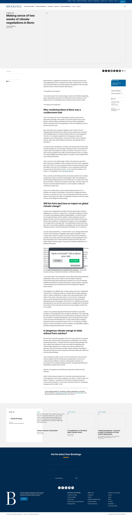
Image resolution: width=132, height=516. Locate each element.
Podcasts (110, 501)
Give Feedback (74, 260)
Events (74, 0)
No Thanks (57, 260)
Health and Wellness (65, 6)
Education (50, 6)
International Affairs (29, 6)
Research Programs (82, 0)
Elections (56, 6)
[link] (16, 419)
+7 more (114, 437)
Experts (69, 0)
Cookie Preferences (92, 503)
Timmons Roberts (11, 26)
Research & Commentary (94, 0)
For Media (110, 0)
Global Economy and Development (115, 110)
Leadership (90, 495)
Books (109, 499)
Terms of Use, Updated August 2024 (31, 514)
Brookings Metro (71, 503)
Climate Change (114, 104)
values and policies (79, 392)
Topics (73, 6)
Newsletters (104, 0)
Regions (79, 6)
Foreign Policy (70, 499)
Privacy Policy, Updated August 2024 (14, 514)
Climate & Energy (115, 102)
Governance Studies (72, 495)
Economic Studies (71, 497)
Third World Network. (67, 171)
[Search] (125, 6)
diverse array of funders (61, 392)
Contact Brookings (92, 501)
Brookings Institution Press (94, 499)
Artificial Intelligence (41, 6)
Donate (123, 1)
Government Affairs (112, 506)
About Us (116, 0)
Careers (90, 497)
